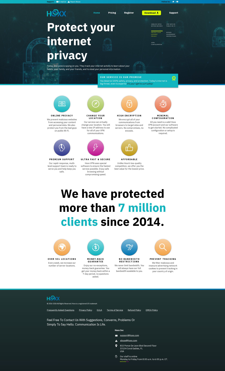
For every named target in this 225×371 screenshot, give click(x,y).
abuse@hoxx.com (128, 340)
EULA (99, 310)
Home (96, 12)
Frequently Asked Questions (60, 310)
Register (129, 12)
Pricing (112, 12)
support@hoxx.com (129, 335)
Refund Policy (134, 310)
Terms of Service (115, 310)
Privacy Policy (85, 310)
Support (173, 12)
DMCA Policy (152, 310)
